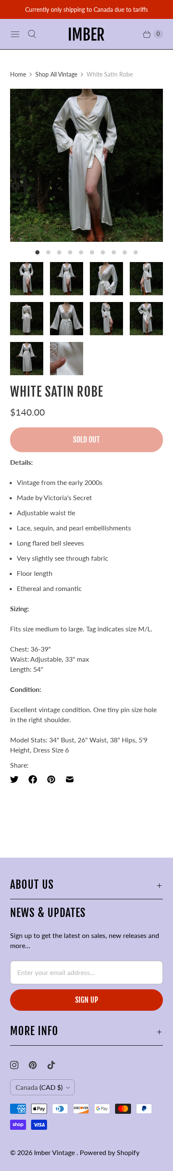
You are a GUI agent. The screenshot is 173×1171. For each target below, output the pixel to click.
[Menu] (15, 34)
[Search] (32, 34)
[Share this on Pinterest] (51, 779)
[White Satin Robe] (86, 165)
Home (18, 74)
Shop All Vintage (56, 74)
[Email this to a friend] (69, 779)
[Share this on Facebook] (33, 779)
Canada (39, 1087)
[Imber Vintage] (86, 34)
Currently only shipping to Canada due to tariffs (86, 9)
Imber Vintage (55, 1152)
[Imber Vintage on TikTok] (56, 1065)
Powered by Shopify (109, 1152)
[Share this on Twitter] (17, 779)
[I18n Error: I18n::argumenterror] (26, 278)
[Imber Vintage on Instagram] (19, 1065)
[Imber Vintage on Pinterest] (38, 1065)
